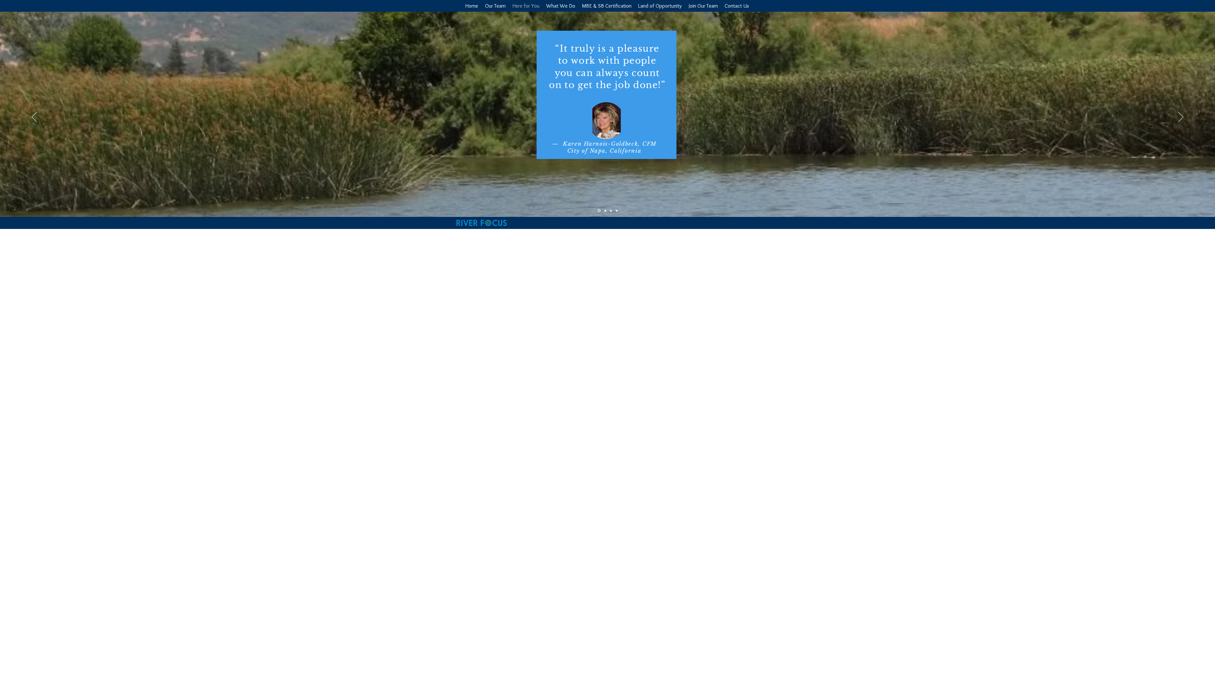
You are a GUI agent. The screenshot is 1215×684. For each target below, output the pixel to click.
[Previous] (34, 117)
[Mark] (617, 211)
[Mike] (611, 211)
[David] (604, 210)
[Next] (1180, 117)
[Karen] (599, 211)
